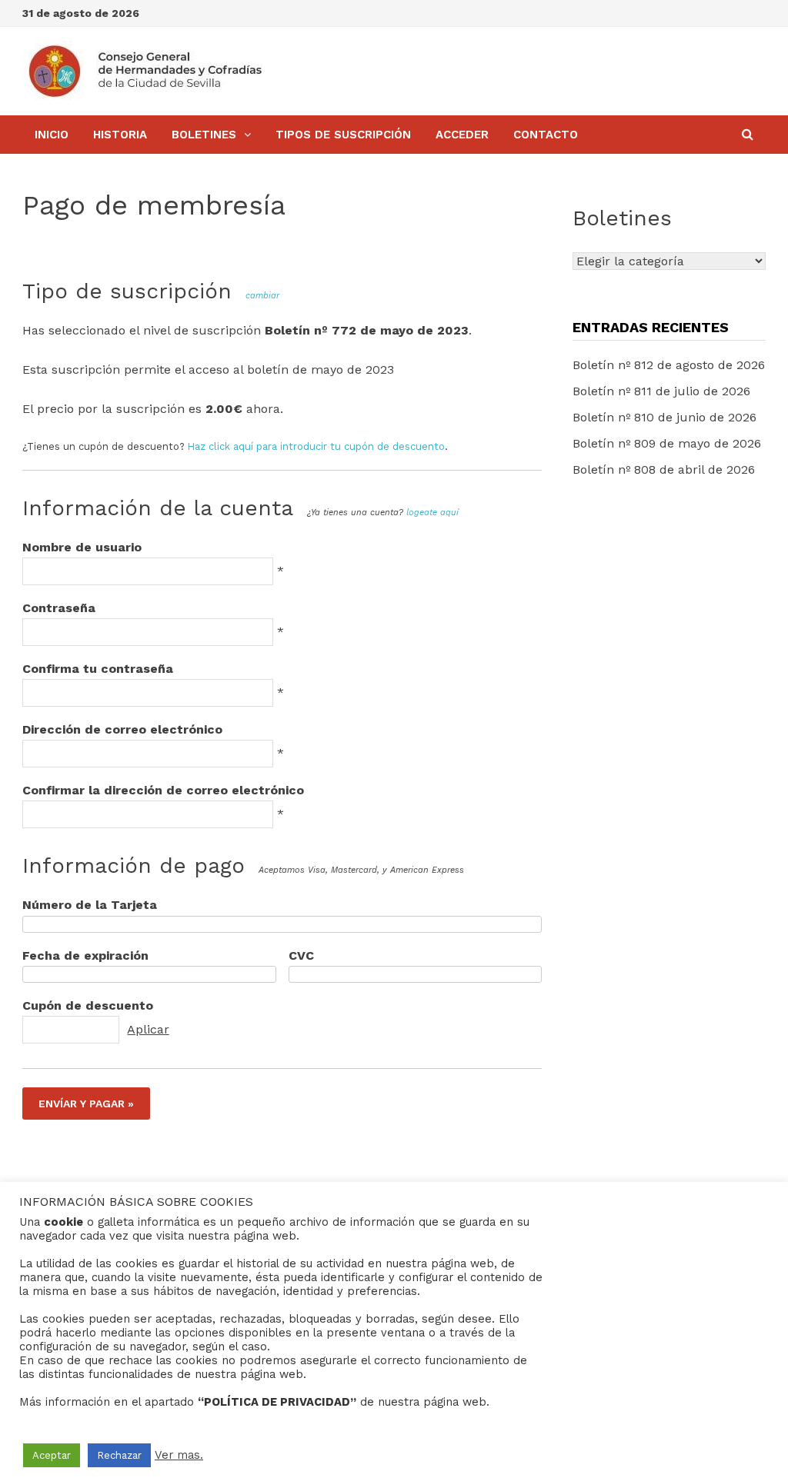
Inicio (51, 134)
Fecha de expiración (85, 955)
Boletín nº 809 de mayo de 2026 (667, 443)
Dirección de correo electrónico (122, 729)
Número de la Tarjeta (89, 904)
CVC (301, 955)
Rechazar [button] (119, 1455)
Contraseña (58, 608)
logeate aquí (432, 513)
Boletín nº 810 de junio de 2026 (664, 417)
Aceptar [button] (51, 1455)
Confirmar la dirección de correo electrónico (163, 790)
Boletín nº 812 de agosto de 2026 (669, 365)
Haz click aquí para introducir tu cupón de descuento (316, 446)
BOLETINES (204, 134)
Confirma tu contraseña (97, 668)
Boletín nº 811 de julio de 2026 (661, 391)
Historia (120, 134)
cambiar (262, 296)
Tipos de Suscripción (343, 134)
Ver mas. (179, 1455)
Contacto (545, 134)
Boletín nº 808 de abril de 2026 (664, 469)
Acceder (462, 134)
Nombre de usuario (82, 547)
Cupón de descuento (87, 1005)
